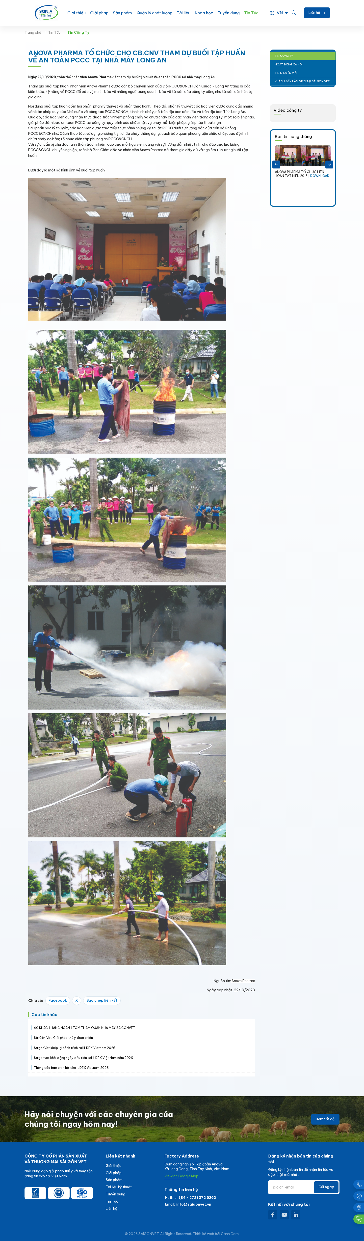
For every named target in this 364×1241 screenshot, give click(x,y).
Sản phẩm (122, 12)
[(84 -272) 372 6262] (358, 1184)
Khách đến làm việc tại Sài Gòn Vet (302, 81)
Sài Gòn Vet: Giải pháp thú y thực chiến (63, 1038)
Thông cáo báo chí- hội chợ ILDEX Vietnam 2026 (71, 1068)
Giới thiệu (76, 12)
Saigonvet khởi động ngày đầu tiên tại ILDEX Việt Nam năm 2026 (83, 1058)
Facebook (58, 1000)
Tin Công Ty (284, 55)
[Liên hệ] (358, 1207)
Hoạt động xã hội (289, 64)
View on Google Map (181, 1176)
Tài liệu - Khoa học (195, 12)
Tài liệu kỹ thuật (119, 1187)
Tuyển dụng (229, 12)
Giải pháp (99, 12)
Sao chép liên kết (101, 1000)
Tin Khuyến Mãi (286, 73)
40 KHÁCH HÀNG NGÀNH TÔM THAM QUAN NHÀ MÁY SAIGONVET (84, 1028)
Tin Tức (251, 12)
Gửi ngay (326, 1187)
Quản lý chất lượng (154, 12)
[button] (276, 164)
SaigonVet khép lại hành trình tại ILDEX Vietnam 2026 (74, 1048)
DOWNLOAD (306, 196)
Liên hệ (111, 1208)
